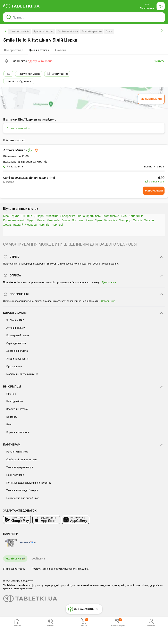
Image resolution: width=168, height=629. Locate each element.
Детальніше (109, 282)
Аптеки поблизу (15, 327)
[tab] (39, 50)
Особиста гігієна (68, 31)
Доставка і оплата (17, 350)
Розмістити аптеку (17, 451)
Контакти (11, 416)
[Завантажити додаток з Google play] (17, 520)
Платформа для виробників (22, 498)
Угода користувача (14, 568)
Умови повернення (17, 358)
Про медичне (14, 366)
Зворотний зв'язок (17, 409)
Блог (9, 424)
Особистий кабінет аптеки (21, 459)
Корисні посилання (17, 432)
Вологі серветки (92, 31)
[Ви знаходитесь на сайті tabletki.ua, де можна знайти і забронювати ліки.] (21, 6)
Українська (13, 558)
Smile (109, 31)
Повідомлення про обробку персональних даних (60, 568)
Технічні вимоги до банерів (22, 490)
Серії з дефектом (16, 343)
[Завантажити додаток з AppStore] (46, 520)
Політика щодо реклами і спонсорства (28, 482)
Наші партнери (15, 474)
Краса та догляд (43, 31)
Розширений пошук (17, 335)
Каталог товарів (19, 31)
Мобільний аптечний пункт (22, 374)
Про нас (11, 393)
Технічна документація (19, 467)
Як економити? (15, 320)
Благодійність (14, 401)
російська (38, 558)
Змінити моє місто (19, 128)
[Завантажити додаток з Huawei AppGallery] (75, 520)
